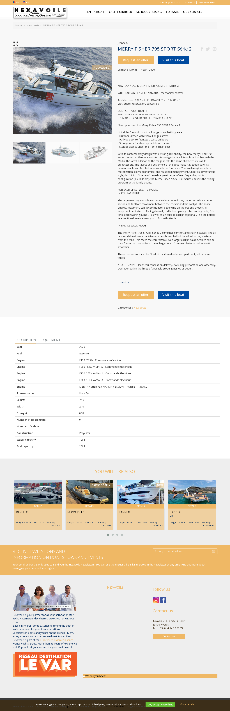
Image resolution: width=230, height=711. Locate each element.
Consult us (124, 282)
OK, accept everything (160, 704)
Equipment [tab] (51, 340)
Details (38, 506)
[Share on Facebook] (202, 49)
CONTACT (190, 2)
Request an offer (135, 60)
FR (17, 2)
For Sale (172, 12)
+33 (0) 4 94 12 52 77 (172, 2)
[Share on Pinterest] (215, 49)
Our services (192, 12)
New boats (140, 307)
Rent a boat (95, 12)
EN (27, 2)
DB (171, 515)
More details (187, 704)
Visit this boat (173, 60)
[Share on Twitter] (208, 49)
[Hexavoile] (40, 9)
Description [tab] (25, 340)
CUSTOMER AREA (206, 2)
